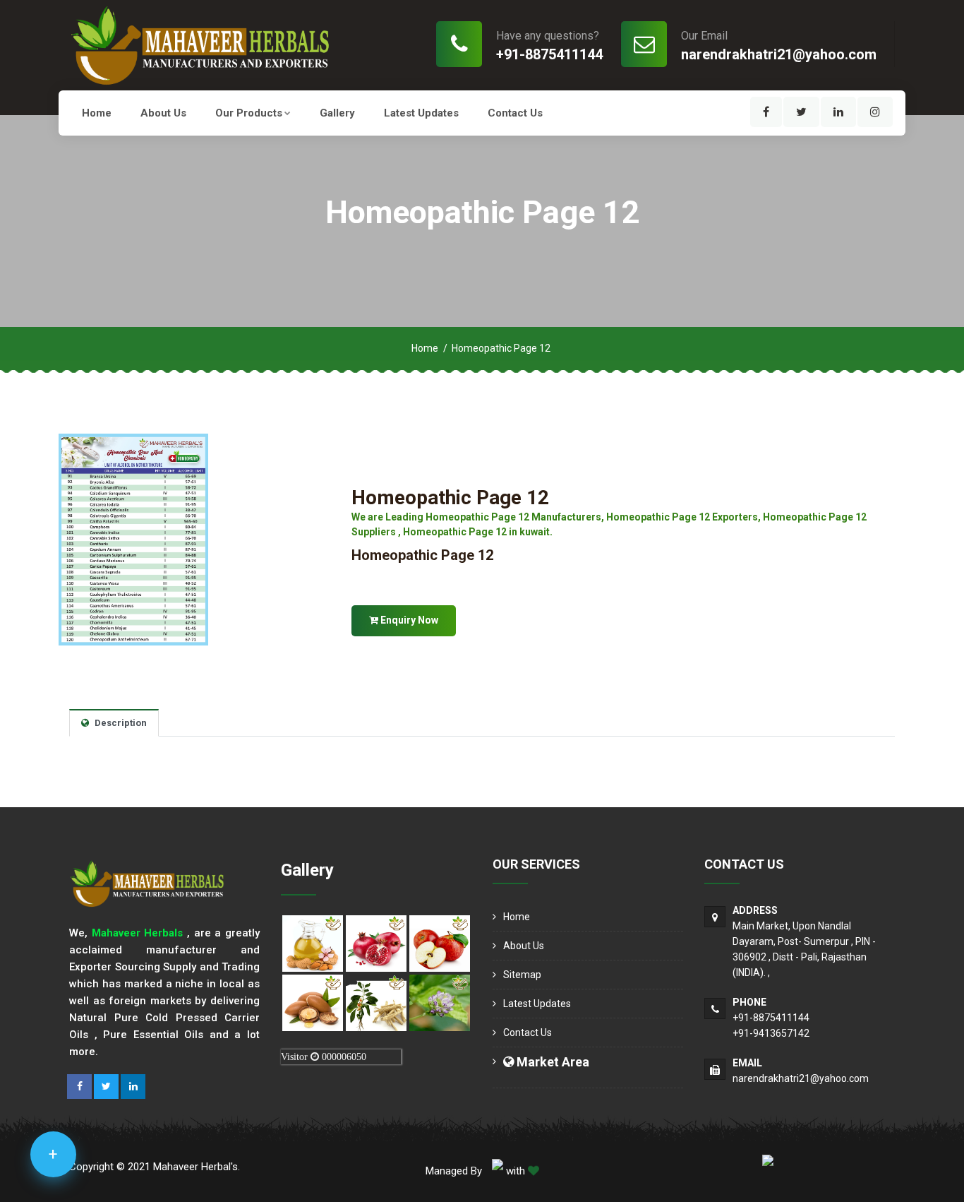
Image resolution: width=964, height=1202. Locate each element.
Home (97, 113)
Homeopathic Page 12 (450, 497)
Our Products (248, 113)
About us (163, 113)
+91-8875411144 (549, 54)
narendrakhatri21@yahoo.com (778, 54)
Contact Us (515, 113)
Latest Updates (421, 113)
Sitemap (522, 974)
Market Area (551, 1061)
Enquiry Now (408, 620)
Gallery (337, 113)
